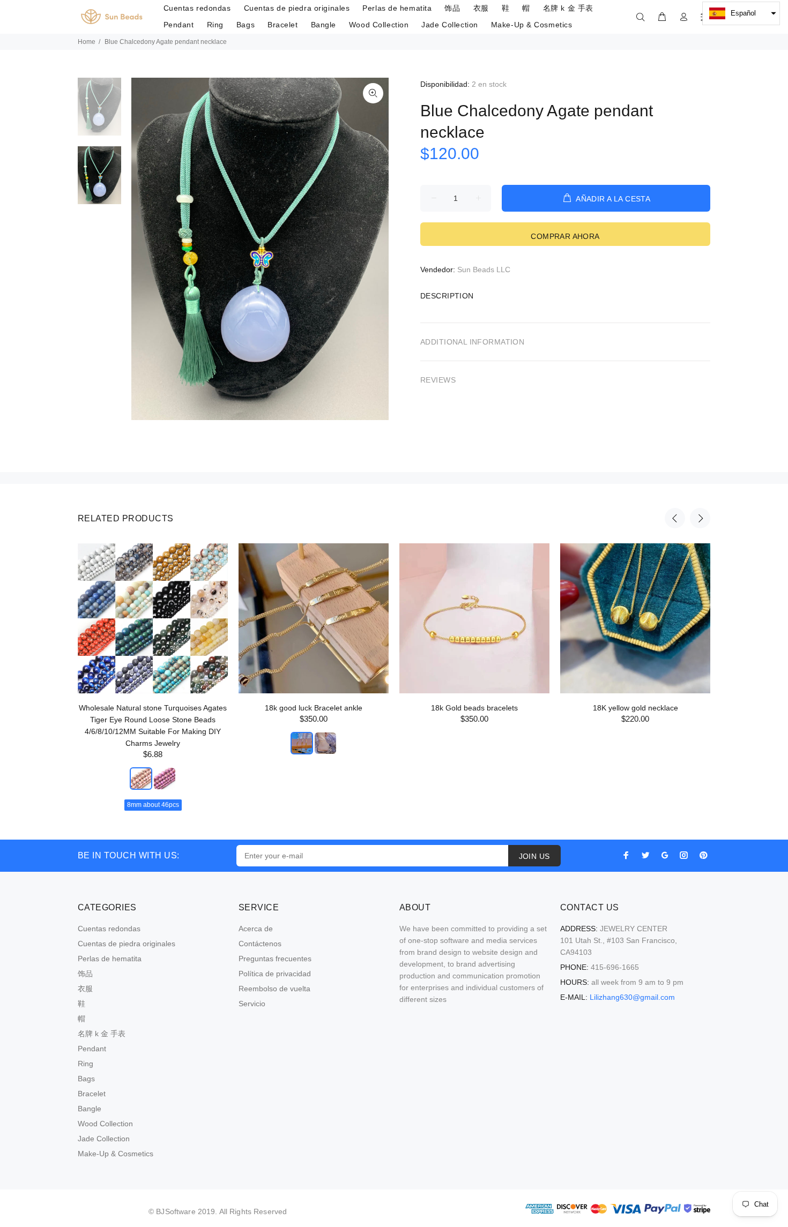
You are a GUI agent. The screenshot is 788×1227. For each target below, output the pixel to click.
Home (86, 42)
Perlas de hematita (110, 958)
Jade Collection (104, 1138)
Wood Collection (105, 1123)
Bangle (89, 1108)
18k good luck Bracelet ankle (313, 708)
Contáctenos (260, 943)
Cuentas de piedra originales (126, 943)
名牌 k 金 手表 (101, 1033)
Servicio (252, 1003)
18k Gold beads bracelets (474, 708)
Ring (85, 1063)
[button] (741, 13)
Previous (675, 518)
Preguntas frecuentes (275, 958)
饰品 (85, 973)
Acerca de (256, 928)
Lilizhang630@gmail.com (632, 997)
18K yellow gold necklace (635, 708)
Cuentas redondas (109, 928)
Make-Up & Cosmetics (115, 1153)
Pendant (92, 1048)
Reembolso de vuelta (274, 988)
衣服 (85, 988)
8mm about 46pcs (153, 805)
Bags (86, 1078)
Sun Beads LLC (483, 269)
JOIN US (534, 856)
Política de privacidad (275, 973)
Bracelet (92, 1093)
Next (700, 518)
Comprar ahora (565, 236)
